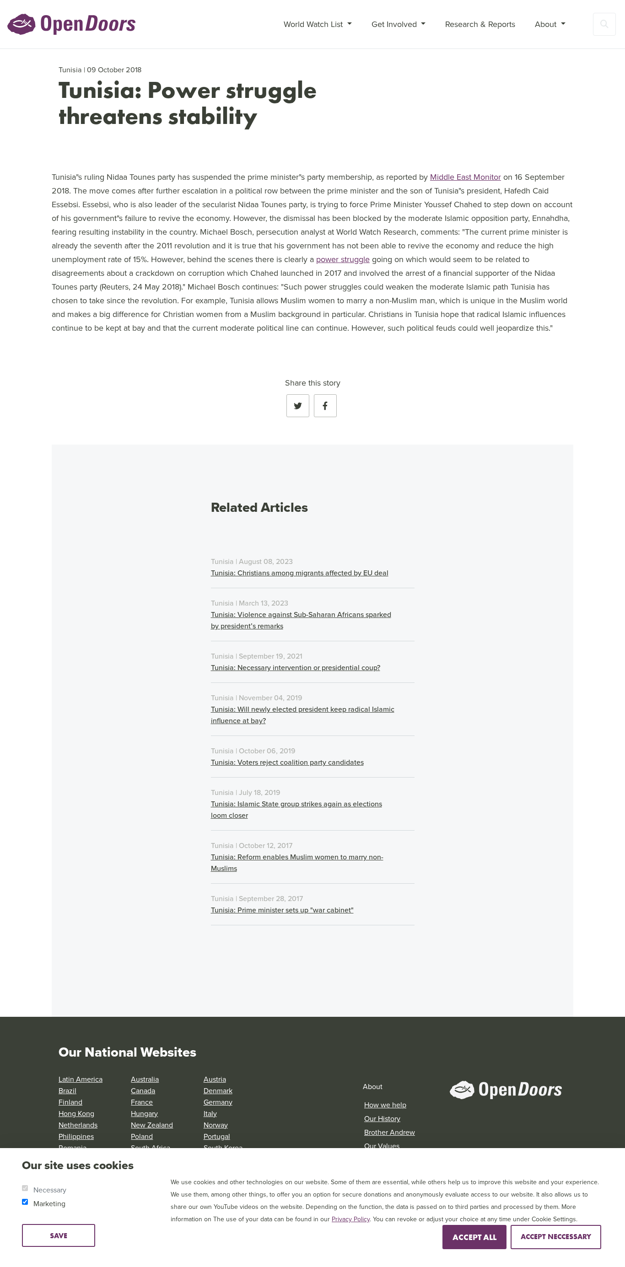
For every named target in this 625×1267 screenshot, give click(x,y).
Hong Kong (76, 1113)
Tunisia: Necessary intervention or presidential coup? (295, 667)
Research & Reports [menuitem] (480, 24)
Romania (72, 1148)
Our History (382, 1118)
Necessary (49, 1190)
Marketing (49, 1203)
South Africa (150, 1148)
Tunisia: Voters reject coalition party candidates (287, 762)
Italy (210, 1113)
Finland (70, 1102)
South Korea (223, 1148)
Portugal (217, 1136)
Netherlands (78, 1125)
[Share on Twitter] (297, 405)
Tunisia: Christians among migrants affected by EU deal (299, 573)
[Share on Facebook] (325, 405)
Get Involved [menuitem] (395, 24)
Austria (215, 1079)
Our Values (381, 1146)
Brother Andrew (389, 1132)
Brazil (67, 1090)
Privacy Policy (351, 1219)
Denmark (218, 1090)
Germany (218, 1102)
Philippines (76, 1136)
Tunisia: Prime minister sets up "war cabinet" (282, 910)
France (142, 1102)
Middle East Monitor (465, 177)
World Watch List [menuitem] (314, 24)
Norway (216, 1125)
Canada (143, 1090)
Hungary (144, 1113)
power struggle (343, 259)
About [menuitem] (547, 24)
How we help (385, 1105)
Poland (142, 1136)
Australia (145, 1079)
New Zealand (152, 1125)
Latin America (80, 1079)
